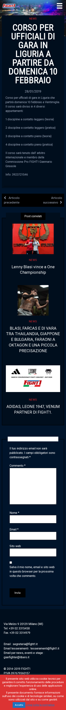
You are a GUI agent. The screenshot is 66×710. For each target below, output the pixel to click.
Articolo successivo (52, 200)
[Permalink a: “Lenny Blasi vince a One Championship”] (33, 239)
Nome (14, 513)
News (33, 18)
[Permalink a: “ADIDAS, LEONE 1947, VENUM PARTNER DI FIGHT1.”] (33, 379)
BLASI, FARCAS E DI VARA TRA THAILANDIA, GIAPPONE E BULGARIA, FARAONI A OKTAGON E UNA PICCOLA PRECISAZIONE (33, 339)
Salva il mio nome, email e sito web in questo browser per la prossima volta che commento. (32, 571)
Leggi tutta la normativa (40, 705)
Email (14, 529)
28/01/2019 (33, 91)
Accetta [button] (19, 705)
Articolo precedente (12, 200)
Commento (17, 465)
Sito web (15, 546)
